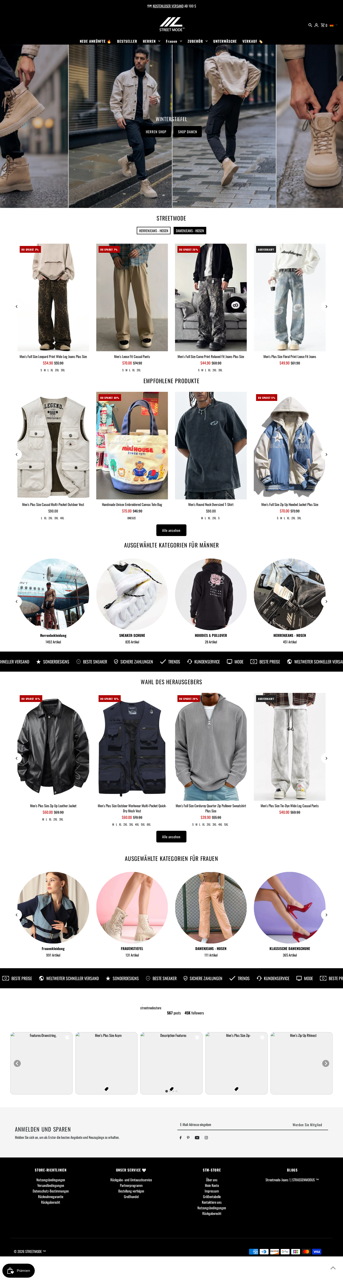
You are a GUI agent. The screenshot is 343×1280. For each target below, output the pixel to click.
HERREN (149, 41)
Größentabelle (212, 1196)
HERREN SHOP (226, 131)
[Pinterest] (188, 1138)
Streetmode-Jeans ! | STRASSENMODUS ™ (292, 1179)
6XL (149, 824)
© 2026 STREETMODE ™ (30, 1251)
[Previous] (16, 306)
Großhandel (131, 1196)
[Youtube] (197, 1138)
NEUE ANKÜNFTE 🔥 (96, 41)
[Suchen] (310, 25)
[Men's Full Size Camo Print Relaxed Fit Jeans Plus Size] (211, 297)
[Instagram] (206, 1138)
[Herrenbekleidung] (53, 594)
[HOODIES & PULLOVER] (211, 594)
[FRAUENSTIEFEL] (132, 908)
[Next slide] (325, 1063)
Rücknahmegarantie (50, 1196)
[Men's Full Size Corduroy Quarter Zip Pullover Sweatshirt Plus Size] (211, 747)
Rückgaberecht (50, 1202)
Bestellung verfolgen (131, 1190)
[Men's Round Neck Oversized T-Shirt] (211, 446)
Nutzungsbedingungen (50, 1179)
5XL (143, 824)
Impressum (212, 1190)
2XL (57, 370)
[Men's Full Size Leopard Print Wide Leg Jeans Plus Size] (53, 297)
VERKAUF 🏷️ (252, 41)
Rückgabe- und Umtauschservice (131, 1179)
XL (52, 370)
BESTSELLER (127, 41)
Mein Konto (212, 1185)
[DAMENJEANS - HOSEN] (211, 908)
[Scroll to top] (333, 1267)
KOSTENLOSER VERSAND (168, 5)
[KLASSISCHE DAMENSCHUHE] (290, 908)
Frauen (171, 41)
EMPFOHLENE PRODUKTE (172, 380)
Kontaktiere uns (212, 1202)
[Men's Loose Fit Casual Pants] (132, 297)
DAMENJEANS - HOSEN (190, 230)
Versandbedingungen (50, 1185)
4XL (62, 518)
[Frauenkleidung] (53, 908)
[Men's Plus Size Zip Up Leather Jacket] (53, 747)
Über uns (211, 1179)
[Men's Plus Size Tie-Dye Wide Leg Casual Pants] (290, 747)
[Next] (326, 306)
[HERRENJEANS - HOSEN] (290, 594)
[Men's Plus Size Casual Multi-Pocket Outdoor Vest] (53, 446)
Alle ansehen (171, 530)
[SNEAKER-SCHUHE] (132, 594)
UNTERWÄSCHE (225, 41)
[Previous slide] (17, 1063)
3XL (63, 370)
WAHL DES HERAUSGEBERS (171, 681)
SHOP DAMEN (257, 131)
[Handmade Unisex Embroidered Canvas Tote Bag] (132, 446)
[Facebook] (181, 1138)
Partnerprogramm (131, 1185)
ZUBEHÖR (195, 41)
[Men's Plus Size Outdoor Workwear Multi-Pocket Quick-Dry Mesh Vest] (132, 747)
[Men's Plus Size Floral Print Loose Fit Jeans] (290, 297)
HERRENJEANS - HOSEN (153, 230)
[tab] (166, 1091)
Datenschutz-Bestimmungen (51, 1190)
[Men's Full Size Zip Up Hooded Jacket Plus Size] (290, 446)
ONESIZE (131, 518)
